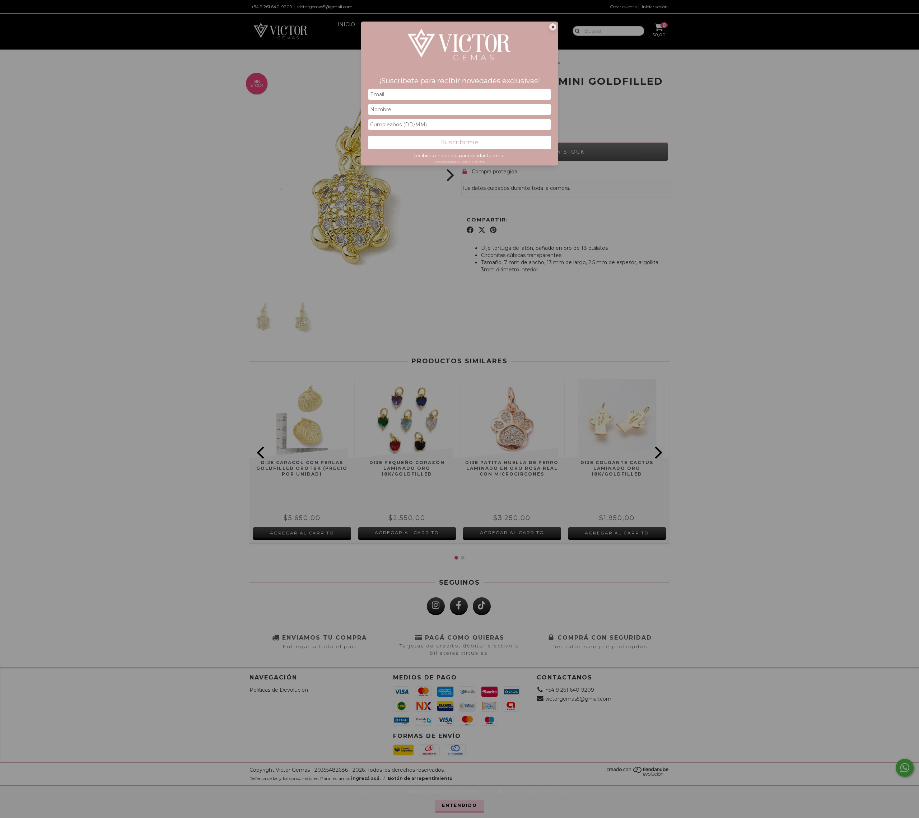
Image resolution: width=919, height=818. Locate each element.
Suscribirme (459, 142)
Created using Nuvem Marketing (459, 161)
